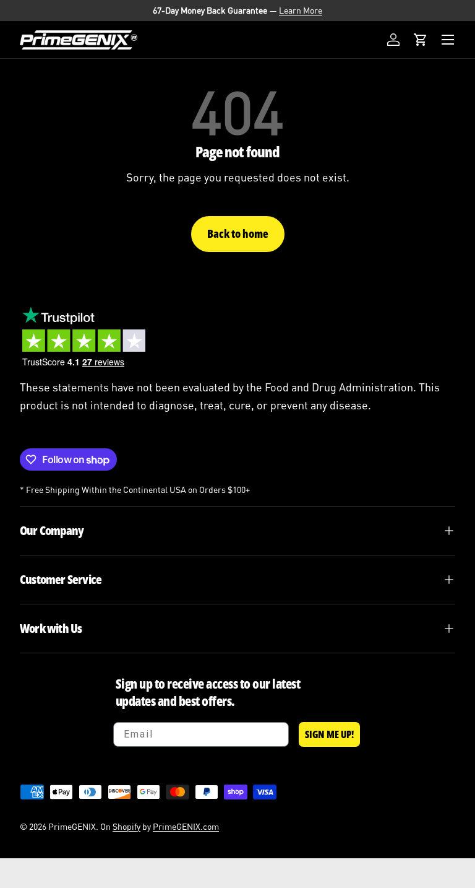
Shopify (126, 826)
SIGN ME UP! (329, 734)
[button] (420, 39)
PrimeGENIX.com (186, 826)
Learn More (300, 10)
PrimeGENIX (72, 826)
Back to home (237, 233)
